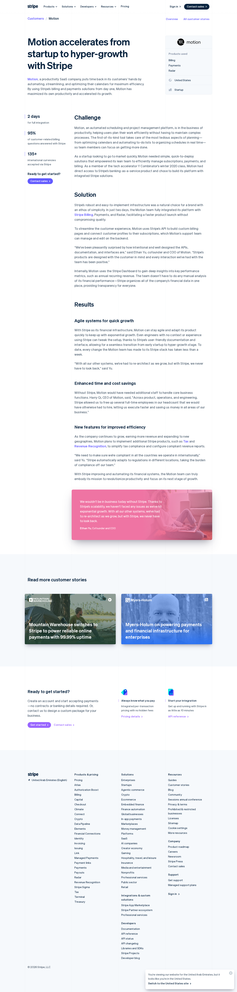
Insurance (127, 862)
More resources (177, 833)
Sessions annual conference (185, 799)
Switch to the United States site (168, 983)
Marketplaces (129, 824)
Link (76, 853)
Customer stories (178, 785)
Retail (124, 887)
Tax (186, 441)
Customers (36, 18)
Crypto (78, 819)
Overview (172, 19)
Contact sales (195, 6)
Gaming (125, 853)
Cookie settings (177, 828)
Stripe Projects (130, 953)
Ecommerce (128, 799)
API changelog (129, 943)
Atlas (77, 785)
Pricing (125, 6)
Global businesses (132, 814)
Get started (38, 724)
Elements (80, 828)
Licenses (173, 818)
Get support (175, 880)
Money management (133, 828)
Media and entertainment (136, 867)
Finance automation (133, 809)
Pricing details (130, 716)
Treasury (79, 901)
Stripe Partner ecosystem (137, 910)
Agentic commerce (132, 789)
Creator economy (131, 848)
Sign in (174, 6)
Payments (80, 867)
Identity (79, 838)
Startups (126, 785)
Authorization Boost (86, 789)
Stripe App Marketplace (135, 905)
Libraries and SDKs (132, 948)
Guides (172, 780)
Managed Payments (86, 858)
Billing (77, 794)
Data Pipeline (82, 824)
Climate (79, 809)
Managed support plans (182, 885)
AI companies (129, 843)
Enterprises (128, 780)
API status (127, 938)
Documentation (130, 928)
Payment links (82, 862)
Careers (173, 851)
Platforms (127, 833)
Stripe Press (175, 861)
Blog (170, 789)
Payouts (79, 872)
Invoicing (79, 843)
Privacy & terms (177, 804)
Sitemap (173, 823)
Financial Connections (87, 833)
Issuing (78, 848)
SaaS (124, 838)
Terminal (79, 897)
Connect (79, 814)
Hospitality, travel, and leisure (138, 858)
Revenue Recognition (90, 446)
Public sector (129, 882)
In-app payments (131, 819)
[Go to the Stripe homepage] (32, 774)
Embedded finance (132, 804)
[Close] (230, 974)
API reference (177, 716)
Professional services (134, 877)
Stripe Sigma (82, 887)
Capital (78, 799)
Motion (33, 79)
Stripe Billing (83, 215)
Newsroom (174, 856)
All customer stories (196, 19)
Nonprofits (127, 872)
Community (175, 794)
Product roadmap (178, 846)
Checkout (80, 804)
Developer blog (130, 958)
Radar (77, 877)
